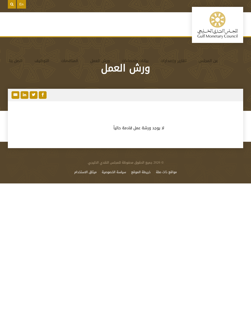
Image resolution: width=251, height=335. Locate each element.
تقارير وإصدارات (174, 60)
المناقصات (69, 60)
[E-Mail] (15, 95)
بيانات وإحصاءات (135, 60)
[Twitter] (34, 95)
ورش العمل (100, 60)
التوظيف (42, 60)
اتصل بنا (16, 60)
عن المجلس (208, 60)
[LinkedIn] (24, 95)
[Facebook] (43, 95)
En (21, 4)
